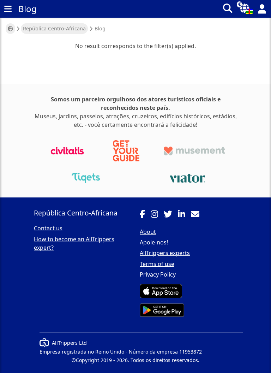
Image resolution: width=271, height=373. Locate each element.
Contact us (48, 228)
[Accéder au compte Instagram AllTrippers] (157, 215)
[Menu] (8, 9)
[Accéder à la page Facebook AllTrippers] (145, 215)
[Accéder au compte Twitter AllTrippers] (171, 215)
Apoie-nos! (154, 242)
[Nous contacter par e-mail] (198, 215)
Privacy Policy (158, 274)
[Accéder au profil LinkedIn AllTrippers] (184, 215)
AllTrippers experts (165, 253)
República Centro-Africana (54, 28)
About (148, 232)
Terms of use (157, 264)
